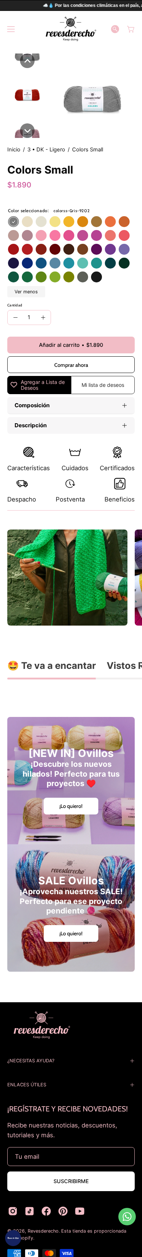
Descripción (31, 425)
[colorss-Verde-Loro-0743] (41, 276)
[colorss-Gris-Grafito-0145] (82, 276)
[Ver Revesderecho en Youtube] (79, 1211)
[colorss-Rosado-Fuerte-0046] (55, 235)
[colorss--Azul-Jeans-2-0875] (41, 263)
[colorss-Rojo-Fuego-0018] (13, 249)
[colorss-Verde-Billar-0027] (13, 276)
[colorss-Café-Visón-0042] (82, 249)
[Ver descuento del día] (13, 1238)
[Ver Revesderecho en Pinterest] (63, 1211)
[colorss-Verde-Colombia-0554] (96, 263)
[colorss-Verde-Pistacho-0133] (55, 276)
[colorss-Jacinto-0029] (55, 263)
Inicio (13, 149)
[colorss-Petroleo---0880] (110, 263)
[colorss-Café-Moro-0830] (68, 249)
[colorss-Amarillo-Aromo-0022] (68, 221)
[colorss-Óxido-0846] (41, 249)
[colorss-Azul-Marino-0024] (13, 263)
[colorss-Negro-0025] (96, 276)
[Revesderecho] (71, 28)
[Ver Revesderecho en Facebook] (46, 1211)
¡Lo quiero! (71, 806)
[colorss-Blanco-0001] (41, 221)
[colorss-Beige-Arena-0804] (13, 235)
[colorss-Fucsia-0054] (68, 235)
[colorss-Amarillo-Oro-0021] (82, 221)
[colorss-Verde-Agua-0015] (82, 263)
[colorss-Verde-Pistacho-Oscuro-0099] (68, 276)
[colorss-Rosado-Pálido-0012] (41, 235)
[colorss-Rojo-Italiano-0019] (27, 249)
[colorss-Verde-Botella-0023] (124, 263)
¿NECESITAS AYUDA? (30, 1060)
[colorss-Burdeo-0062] (55, 249)
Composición (32, 405)
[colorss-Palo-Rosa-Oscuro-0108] (82, 235)
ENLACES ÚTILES (26, 1084)
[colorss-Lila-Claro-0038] (124, 249)
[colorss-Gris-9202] (13, 221)
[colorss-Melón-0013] (110, 235)
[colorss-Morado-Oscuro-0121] (96, 249)
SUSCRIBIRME (71, 1181)
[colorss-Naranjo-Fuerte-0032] (110, 221)
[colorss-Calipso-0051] (68, 263)
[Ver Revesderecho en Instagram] (12, 1211)
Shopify (24, 1238)
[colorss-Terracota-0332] (124, 221)
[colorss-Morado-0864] (110, 249)
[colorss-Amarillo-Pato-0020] (55, 221)
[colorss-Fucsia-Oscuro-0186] (96, 235)
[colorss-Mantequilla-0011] (27, 221)
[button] (115, 29)
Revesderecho (43, 1231)
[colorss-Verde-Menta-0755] (27, 276)
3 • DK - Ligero (46, 149)
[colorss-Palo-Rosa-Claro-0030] (27, 235)
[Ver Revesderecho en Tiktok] (29, 1211)
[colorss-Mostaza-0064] (96, 221)
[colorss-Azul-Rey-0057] (27, 263)
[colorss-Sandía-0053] (124, 235)
